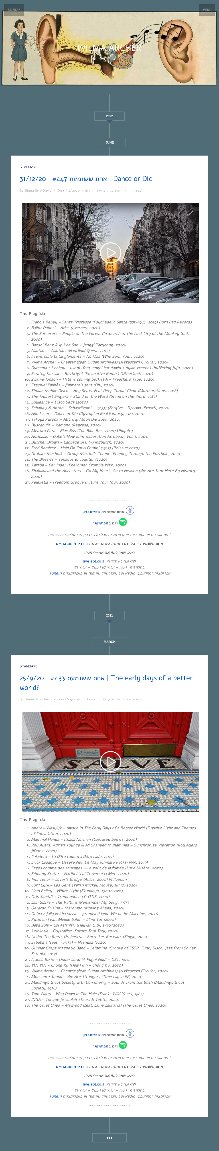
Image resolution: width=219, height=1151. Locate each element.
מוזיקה (101, 190)
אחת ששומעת (117, 190)
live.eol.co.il (93, 561)
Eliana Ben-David (38, 190)
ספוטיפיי (100, 523)
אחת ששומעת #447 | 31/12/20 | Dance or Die (86, 178)
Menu (207, 10)
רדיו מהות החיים (70, 543)
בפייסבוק (91, 511)
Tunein (55, 573)
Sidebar (14, 10)
